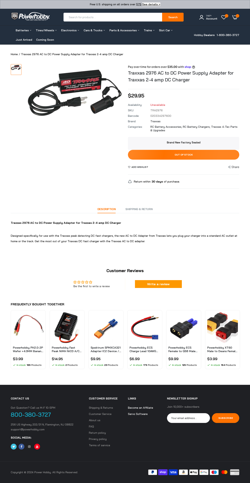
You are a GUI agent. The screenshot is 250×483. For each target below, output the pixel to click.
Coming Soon (45, 39)
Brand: (132, 121)
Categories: (135, 127)
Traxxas (155, 121)
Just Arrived (24, 39)
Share (235, 167)
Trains (148, 30)
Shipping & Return (139, 209)
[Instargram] (29, 447)
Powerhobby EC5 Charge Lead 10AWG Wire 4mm (142, 349)
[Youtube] (37, 447)
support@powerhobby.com (28, 429)
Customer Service (100, 414)
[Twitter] (14, 447)
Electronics (69, 30)
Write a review (158, 284)
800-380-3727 (31, 414)
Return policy (97, 432)
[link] (40, 318)
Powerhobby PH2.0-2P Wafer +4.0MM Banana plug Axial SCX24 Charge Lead (28, 349)
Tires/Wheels (45, 30)
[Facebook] (21, 447)
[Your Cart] (235, 17)
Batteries (22, 30)
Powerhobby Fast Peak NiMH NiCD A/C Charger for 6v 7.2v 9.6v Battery (65, 349)
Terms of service (99, 445)
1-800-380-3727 (228, 35)
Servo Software (138, 414)
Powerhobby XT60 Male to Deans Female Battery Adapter (222, 349)
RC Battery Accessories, (166, 127)
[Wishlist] (224, 17)
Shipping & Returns (101, 407)
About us (94, 420)
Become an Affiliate (140, 407)
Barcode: (133, 116)
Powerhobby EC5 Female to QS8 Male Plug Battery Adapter (183, 349)
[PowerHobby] (30, 17)
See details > (151, 4)
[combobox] (113, 17)
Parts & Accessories (123, 30)
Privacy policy (98, 439)
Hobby (204, 35)
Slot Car (165, 30)
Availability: (135, 105)
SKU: (131, 110)
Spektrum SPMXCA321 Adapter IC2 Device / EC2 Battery (106, 349)
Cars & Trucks (93, 30)
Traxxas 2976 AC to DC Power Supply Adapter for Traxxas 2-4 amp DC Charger (181, 76)
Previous (11, 341)
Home (14, 54)
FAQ (91, 426)
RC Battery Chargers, (197, 127)
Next (239, 341)
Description (106, 209)
